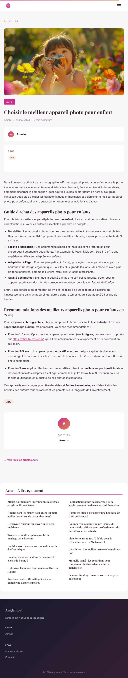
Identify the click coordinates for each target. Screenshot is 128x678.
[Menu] (119, 5)
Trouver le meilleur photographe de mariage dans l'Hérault (29, 536)
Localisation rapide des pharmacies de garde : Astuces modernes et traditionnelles (94, 503)
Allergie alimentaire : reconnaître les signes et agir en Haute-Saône (33, 503)
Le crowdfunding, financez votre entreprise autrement (94, 576)
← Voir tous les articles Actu (21, 459)
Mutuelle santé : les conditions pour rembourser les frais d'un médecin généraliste (89, 564)
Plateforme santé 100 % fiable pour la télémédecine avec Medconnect (90, 540)
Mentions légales (14, 651)
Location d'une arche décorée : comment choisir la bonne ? (31, 558)
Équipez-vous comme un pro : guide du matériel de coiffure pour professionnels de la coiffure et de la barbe (94, 527)
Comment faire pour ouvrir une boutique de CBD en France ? (94, 514)
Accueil (8, 21)
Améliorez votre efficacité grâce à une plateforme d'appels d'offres (29, 580)
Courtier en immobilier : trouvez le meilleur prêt (94, 551)
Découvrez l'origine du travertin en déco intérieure (31, 525)
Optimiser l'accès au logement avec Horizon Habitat (33, 569)
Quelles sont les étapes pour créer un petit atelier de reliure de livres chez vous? (32, 514)
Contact (9, 657)
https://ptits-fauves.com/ (28, 339)
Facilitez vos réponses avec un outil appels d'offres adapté (32, 547)
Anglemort (13, 610)
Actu (16, 21)
